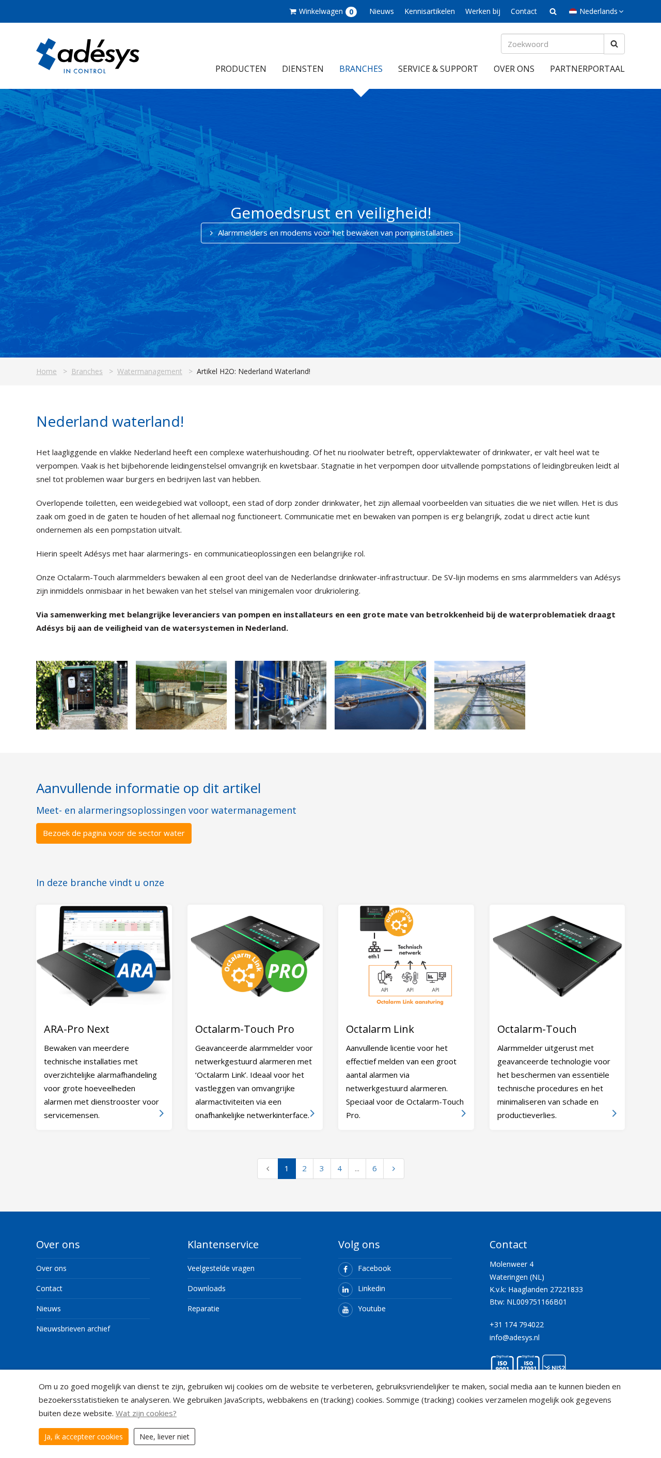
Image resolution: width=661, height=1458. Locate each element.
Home (46, 371)
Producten (240, 68)
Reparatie (203, 1308)
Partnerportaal (587, 68)
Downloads (206, 1288)
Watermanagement (149, 371)
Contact (524, 11)
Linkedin (371, 1288)
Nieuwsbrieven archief (73, 1328)
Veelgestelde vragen (221, 1268)
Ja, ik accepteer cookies (83, 1436)
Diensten (303, 68)
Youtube (372, 1308)
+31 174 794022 (517, 1324)
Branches (361, 68)
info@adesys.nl (515, 1337)
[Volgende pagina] (393, 1168)
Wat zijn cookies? (146, 1413)
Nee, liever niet (164, 1436)
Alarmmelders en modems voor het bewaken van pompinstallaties (335, 232)
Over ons (514, 68)
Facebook (374, 1268)
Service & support (438, 68)
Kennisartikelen (429, 11)
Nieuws (381, 11)
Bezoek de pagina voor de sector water (114, 833)
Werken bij (482, 11)
